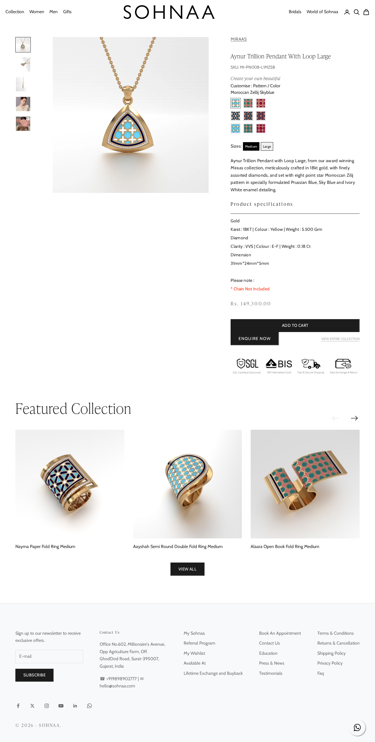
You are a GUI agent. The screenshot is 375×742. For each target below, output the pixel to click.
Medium (251, 146)
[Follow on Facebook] (18, 706)
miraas (239, 39)
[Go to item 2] (23, 44)
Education (268, 653)
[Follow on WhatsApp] (89, 706)
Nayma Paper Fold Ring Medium (45, 546)
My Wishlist (194, 653)
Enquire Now (255, 338)
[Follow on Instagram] (46, 706)
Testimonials (270, 673)
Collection (14, 11)
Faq (320, 673)
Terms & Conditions (335, 633)
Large (267, 146)
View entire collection (340, 339)
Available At (195, 663)
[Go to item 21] (23, 123)
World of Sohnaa (322, 11)
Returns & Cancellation (338, 643)
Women (36, 11)
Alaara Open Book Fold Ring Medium (285, 546)
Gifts (67, 11)
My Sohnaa (194, 633)
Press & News (271, 663)
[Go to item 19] (23, 84)
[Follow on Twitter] (32, 706)
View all (187, 569)
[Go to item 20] (23, 104)
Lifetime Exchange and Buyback (213, 673)
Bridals (295, 11)
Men (53, 11)
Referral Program (199, 643)
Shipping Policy (331, 653)
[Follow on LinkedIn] (75, 706)
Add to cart (295, 325)
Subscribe (34, 675)
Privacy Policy (330, 663)
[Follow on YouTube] (61, 706)
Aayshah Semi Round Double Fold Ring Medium (178, 546)
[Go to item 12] (23, 64)
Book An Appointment (280, 633)
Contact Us (269, 643)
